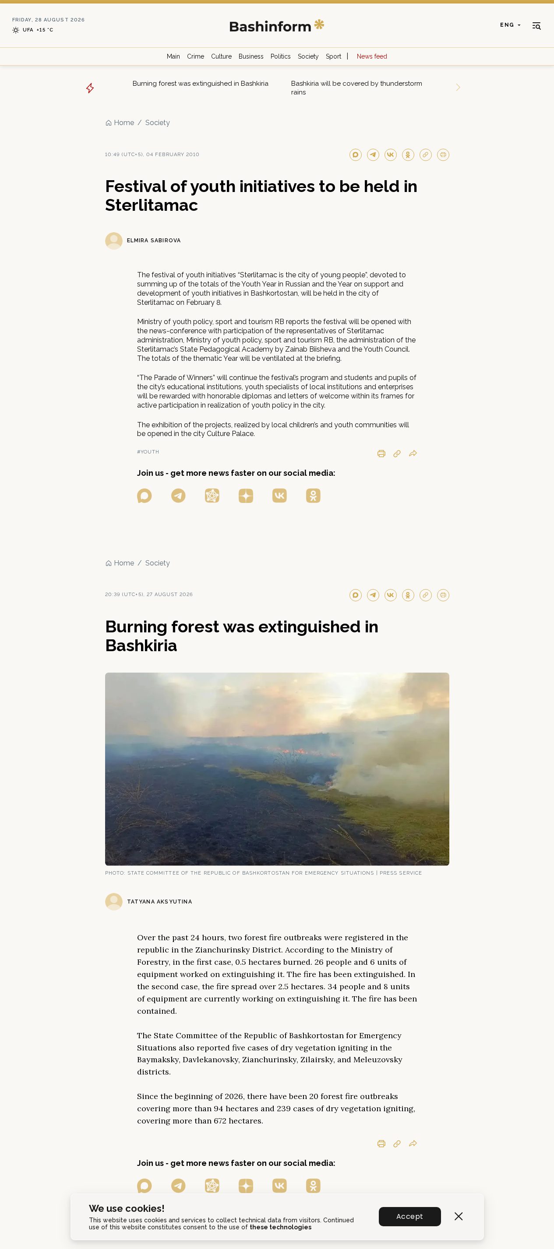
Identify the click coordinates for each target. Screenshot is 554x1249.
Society (308, 56)
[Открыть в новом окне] (144, 495)
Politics (281, 56)
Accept (409, 1216)
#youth (148, 452)
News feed (372, 56)
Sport (333, 56)
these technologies (280, 1227)
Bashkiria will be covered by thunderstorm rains (356, 88)
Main (173, 56)
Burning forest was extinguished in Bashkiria (200, 83)
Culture (221, 56)
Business (251, 56)
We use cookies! (127, 1208)
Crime (195, 56)
